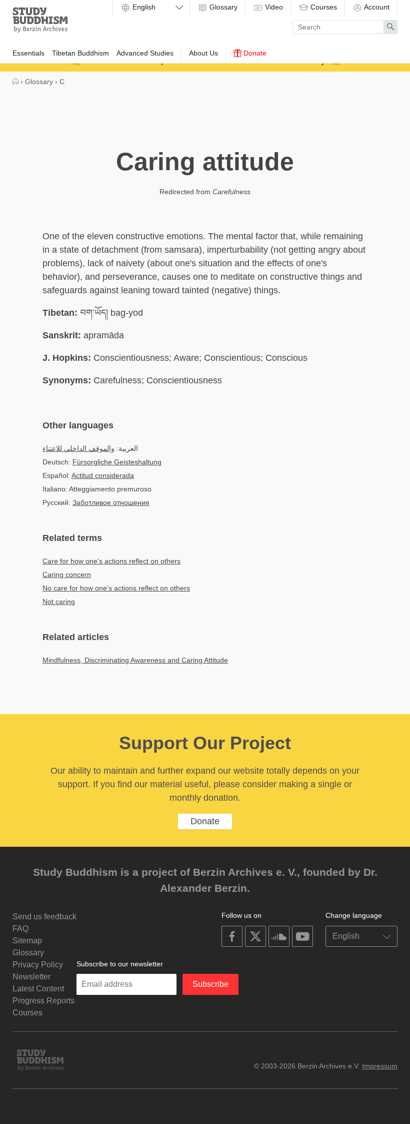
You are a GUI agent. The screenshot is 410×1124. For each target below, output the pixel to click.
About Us (203, 53)
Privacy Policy (37, 964)
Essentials (28, 53)
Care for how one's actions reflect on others (111, 561)
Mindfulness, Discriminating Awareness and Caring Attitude (135, 660)
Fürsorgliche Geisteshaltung (117, 462)
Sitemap (27, 940)
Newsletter (31, 976)
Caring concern (66, 575)
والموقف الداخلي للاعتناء (78, 448)
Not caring (58, 602)
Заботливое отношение (111, 502)
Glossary (223, 7)
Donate (254, 53)
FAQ (20, 928)
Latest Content (38, 988)
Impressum (380, 1066)
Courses (322, 7)
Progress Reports (43, 1000)
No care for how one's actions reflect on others (116, 588)
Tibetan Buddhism (80, 53)
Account (376, 7)
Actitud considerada (103, 475)
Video (273, 7)
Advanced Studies (145, 53)
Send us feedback (44, 916)
